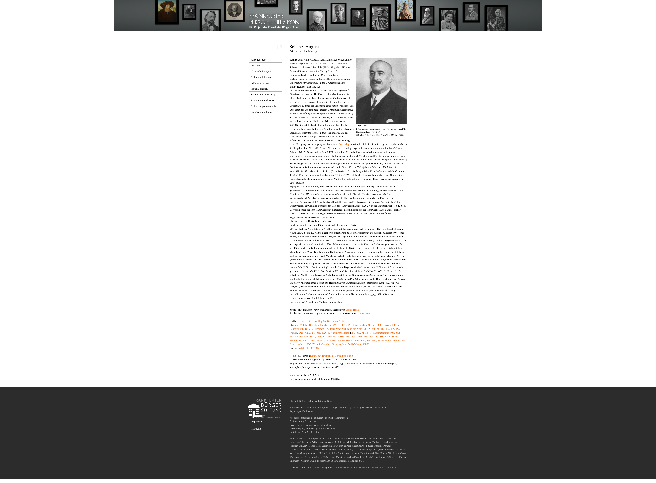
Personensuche (259, 59)
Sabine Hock (352, 309)
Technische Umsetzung (263, 94)
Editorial (255, 65)
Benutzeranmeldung (261, 111)
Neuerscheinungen (261, 71)
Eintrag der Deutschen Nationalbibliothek (331, 355)
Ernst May (344, 144)
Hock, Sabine (322, 363)
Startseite (256, 428)
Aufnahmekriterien (261, 77)
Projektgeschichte (260, 88)
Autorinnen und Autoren (264, 100)
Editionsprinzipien (260, 82)
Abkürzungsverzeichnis (263, 106)
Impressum (256, 421)
